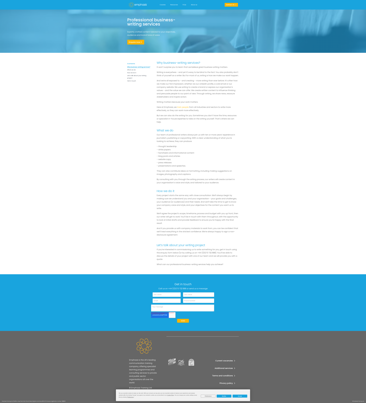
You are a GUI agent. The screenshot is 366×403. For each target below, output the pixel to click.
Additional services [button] (224, 368)
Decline (224, 396)
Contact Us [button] (230, 5)
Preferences (208, 396)
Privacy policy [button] (226, 383)
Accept (240, 396)
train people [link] (183, 107)
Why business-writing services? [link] (138, 67)
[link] (130, 5)
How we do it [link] (131, 73)
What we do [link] (131, 70)
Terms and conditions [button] (222, 375)
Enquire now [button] (134, 42)
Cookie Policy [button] (170, 395)
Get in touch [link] (131, 81)
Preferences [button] (130, 397)
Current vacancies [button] (224, 360)
